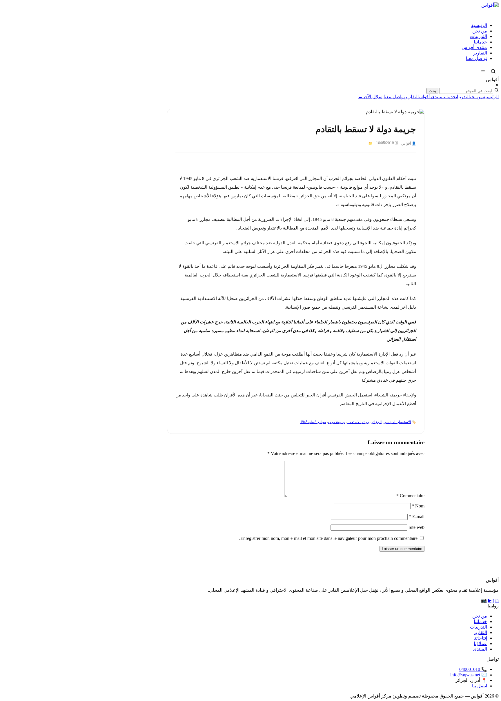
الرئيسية (479, 25)
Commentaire (410, 495)
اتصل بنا (479, 685)
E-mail (416, 516)
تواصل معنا (476, 58)
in (497, 600)
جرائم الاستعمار (358, 422)
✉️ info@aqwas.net (468, 674)
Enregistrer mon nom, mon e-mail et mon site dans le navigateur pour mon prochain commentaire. (328, 538)
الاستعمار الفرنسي (397, 422)
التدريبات (478, 36)
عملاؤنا (480, 643)
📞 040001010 (473, 669)
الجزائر (376, 422)
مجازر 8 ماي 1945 (313, 422)
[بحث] (493, 71)
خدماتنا (480, 41)
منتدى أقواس (474, 47)
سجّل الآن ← (370, 96)
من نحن (479, 30)
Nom (418, 505)
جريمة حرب (336, 422)
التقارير (480, 52)
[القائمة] (483, 71)
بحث (432, 91)
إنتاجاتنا (480, 638)
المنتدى (480, 649)
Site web (416, 527)
